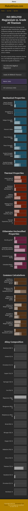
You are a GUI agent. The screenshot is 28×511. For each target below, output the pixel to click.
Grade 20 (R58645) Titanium (12, 75)
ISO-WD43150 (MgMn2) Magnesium (11, 67)
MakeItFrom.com (14, 6)
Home (3, 11)
